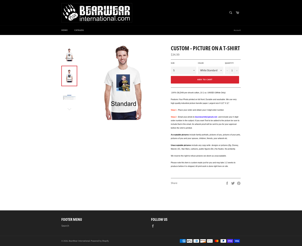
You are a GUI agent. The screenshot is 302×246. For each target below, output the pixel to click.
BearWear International (79, 240)
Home (64, 30)
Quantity (229, 63)
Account (237, 30)
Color (201, 63)
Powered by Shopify (100, 240)
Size (173, 63)
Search (65, 226)
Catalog (79, 30)
